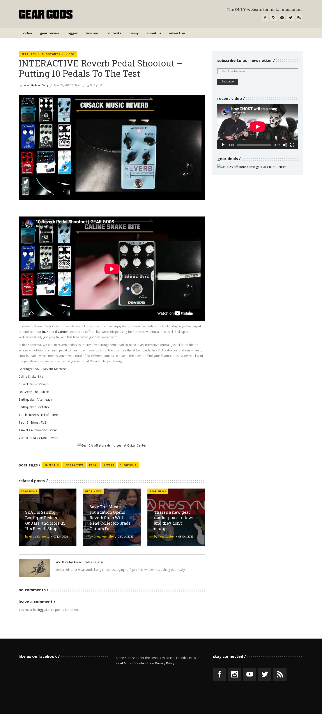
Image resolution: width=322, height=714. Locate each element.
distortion (62, 332)
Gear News (29, 491)
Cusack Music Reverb (34, 384)
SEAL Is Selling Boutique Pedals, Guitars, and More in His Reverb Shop (45, 520)
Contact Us (143, 663)
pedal (93, 465)
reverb (109, 465)
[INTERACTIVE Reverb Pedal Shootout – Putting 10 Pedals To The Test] (34, 568)
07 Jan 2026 (60, 536)
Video (70, 54)
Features (28, 54)
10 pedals (51, 465)
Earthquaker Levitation (35, 407)
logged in (43, 610)
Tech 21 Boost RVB (32, 422)
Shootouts (51, 54)
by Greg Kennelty (37, 536)
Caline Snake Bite (31, 376)
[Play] (223, 145)
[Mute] (285, 145)
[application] (257, 126)
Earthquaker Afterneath (35, 399)
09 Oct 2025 (185, 536)
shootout (128, 465)
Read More (123, 663)
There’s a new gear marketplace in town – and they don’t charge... (176, 520)
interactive (74, 465)
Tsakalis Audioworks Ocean (38, 430)
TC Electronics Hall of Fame (38, 415)
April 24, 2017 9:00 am (67, 85)
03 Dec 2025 (125, 536)
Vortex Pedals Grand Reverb (38, 438)
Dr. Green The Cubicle (34, 392)
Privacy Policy (164, 663)
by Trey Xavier (164, 536)
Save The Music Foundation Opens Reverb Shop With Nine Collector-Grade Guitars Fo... (110, 517)
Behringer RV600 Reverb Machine (42, 369)
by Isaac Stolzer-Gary (33, 85)
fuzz (45, 332)
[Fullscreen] (292, 145)
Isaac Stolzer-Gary (88, 562)
